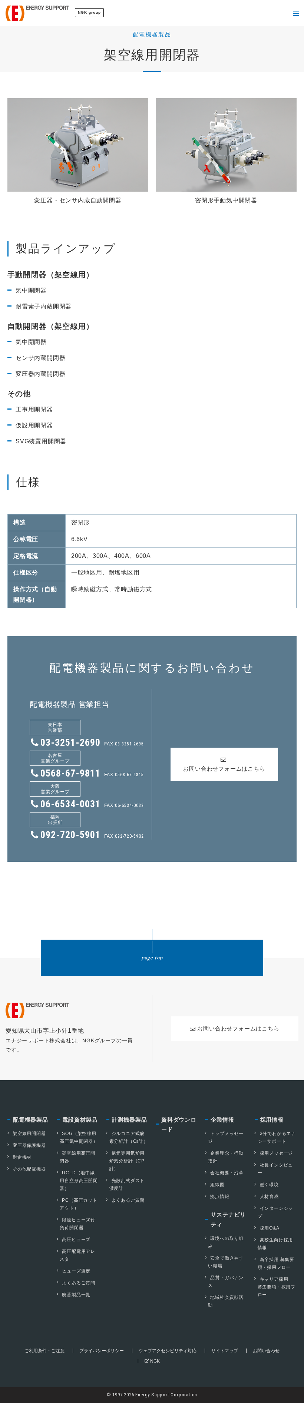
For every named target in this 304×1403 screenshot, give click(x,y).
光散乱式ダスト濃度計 (127, 1184)
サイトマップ (224, 1351)
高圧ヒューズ (76, 1239)
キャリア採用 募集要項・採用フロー (276, 1287)
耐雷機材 (22, 1157)
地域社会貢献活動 (226, 1301)
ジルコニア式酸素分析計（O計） (128, 1137)
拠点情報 (219, 1196)
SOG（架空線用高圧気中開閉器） (79, 1137)
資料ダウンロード (178, 1124)
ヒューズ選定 (76, 1271)
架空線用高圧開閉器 (77, 1157)
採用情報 (272, 1119)
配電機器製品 (30, 1119)
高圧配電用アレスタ (77, 1255)
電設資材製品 (80, 1119)
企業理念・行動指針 (226, 1157)
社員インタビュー (275, 1168)
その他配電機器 (29, 1169)
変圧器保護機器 (29, 1145)
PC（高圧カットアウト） (78, 1204)
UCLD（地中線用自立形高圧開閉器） (79, 1180)
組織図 (217, 1184)
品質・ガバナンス (226, 1281)
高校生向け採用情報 (275, 1243)
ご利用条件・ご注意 (44, 1351)
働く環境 (269, 1184)
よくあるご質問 (78, 1282)
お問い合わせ (266, 1351)
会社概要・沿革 (227, 1172)
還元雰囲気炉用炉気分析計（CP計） (127, 1161)
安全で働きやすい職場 (226, 1261)
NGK (154, 1361)
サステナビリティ (228, 1219)
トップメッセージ (226, 1137)
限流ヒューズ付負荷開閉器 (77, 1223)
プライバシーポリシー (101, 1351)
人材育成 (269, 1196)
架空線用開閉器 (29, 1133)
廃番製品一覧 (76, 1294)
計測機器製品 (129, 1119)
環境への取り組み (226, 1242)
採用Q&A (270, 1228)
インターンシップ (275, 1212)
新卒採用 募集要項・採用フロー (276, 1263)
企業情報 (222, 1119)
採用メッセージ (276, 1153)
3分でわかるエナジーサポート (277, 1137)
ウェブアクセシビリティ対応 (167, 1351)
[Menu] (296, 13)
